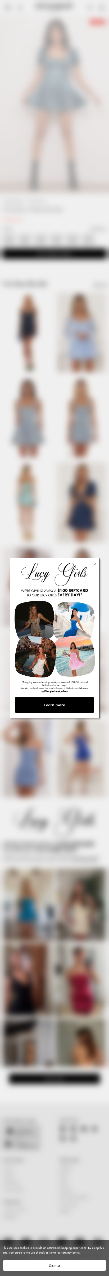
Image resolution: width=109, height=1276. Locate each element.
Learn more (54, 705)
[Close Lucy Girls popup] (95, 563)
